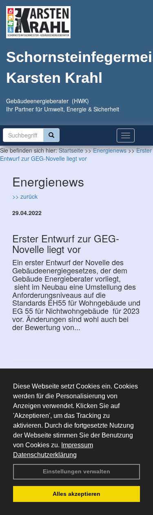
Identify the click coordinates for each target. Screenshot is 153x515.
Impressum (77, 445)
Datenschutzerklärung (45, 454)
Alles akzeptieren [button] (76, 494)
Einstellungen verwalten (76, 471)
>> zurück (25, 196)
